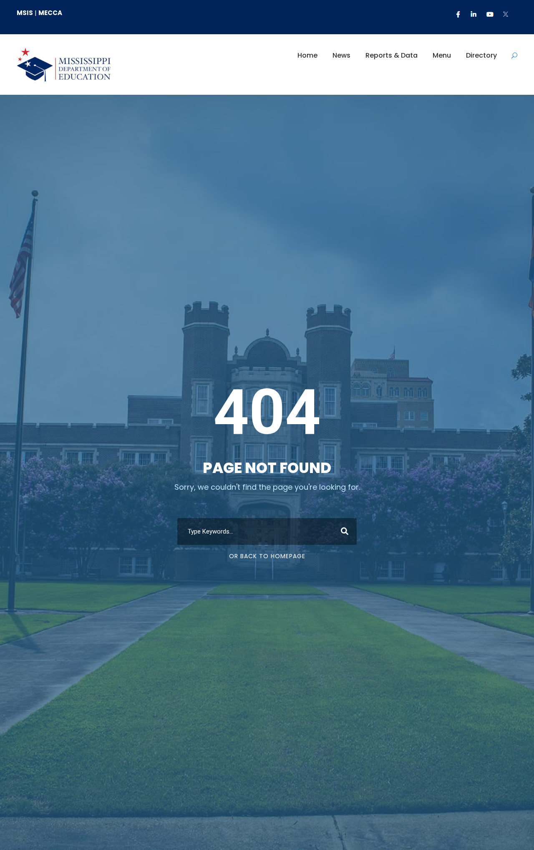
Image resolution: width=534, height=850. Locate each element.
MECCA (50, 12)
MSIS (25, 12)
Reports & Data (391, 55)
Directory (481, 55)
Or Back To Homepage (267, 556)
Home (307, 55)
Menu (442, 55)
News (341, 55)
